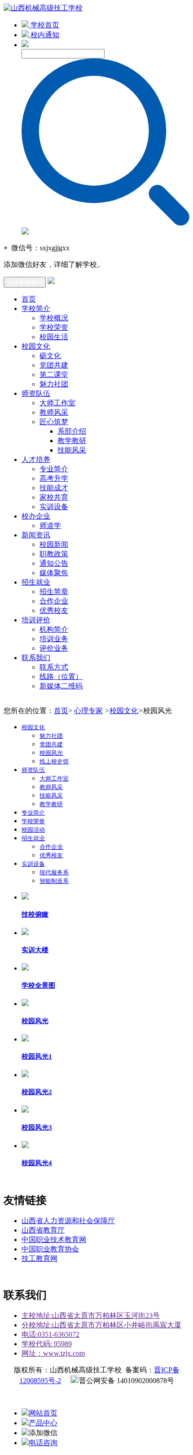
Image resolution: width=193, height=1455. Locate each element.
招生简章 (53, 591)
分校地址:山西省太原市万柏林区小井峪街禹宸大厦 (101, 1325)
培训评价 (36, 620)
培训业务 (53, 639)
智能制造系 (54, 881)
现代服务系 (54, 872)
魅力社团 (53, 384)
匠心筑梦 (53, 422)
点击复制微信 (24, 282)
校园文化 (36, 346)
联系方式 (53, 667)
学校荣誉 (53, 327)
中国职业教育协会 (50, 1249)
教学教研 (71, 440)
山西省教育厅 (43, 1230)
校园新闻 (53, 544)
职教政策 (53, 554)
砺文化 (50, 355)
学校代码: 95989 (47, 1344)
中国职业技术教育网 (54, 1239)
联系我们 (36, 657)
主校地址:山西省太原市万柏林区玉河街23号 (91, 1315)
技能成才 (53, 488)
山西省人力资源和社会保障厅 (68, 1220)
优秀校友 (53, 610)
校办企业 (36, 516)
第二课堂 (53, 374)
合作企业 (53, 601)
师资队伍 (36, 393)
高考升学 (53, 478)
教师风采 (53, 412)
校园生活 (53, 337)
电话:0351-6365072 (50, 1334)
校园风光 (51, 753)
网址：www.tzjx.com (53, 1353)
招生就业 (36, 582)
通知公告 (53, 563)
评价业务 (53, 648)
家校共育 (53, 497)
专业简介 (53, 469)
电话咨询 (43, 1442)
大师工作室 (57, 403)
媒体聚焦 (53, 573)
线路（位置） (61, 676)
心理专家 (88, 710)
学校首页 (44, 25)
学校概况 (53, 318)
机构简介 (53, 629)
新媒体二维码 (61, 686)
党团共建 (53, 365)
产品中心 (43, 1423)
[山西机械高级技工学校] (43, 8)
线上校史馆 (54, 761)
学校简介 (36, 308)
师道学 (50, 525)
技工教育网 (39, 1258)
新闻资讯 (36, 535)
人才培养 (36, 459)
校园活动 (33, 829)
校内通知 (44, 35)
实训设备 (53, 506)
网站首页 (43, 1413)
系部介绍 (71, 431)
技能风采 (71, 450)
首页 (29, 299)
